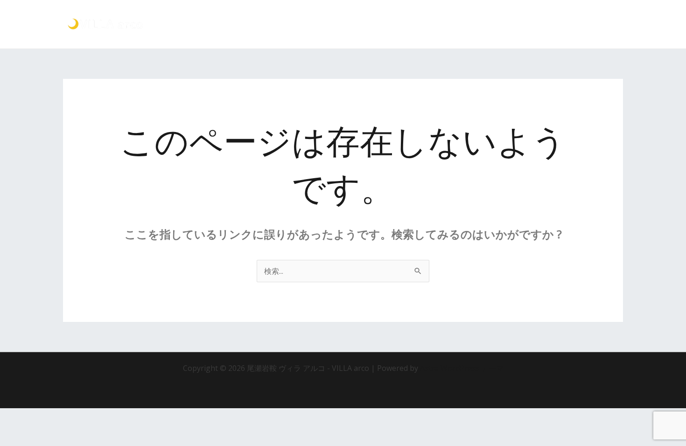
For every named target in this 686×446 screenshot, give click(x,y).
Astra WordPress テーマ (462, 368)
